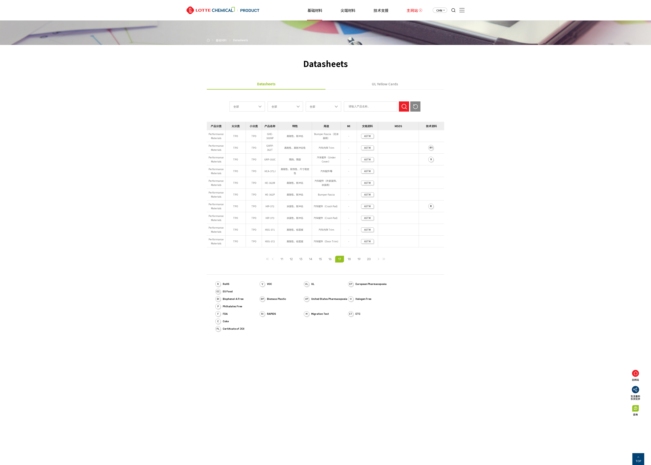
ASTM (367, 136)
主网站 (412, 10)
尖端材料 (348, 10)
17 (339, 259)
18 (349, 259)
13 (300, 259)
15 (320, 259)
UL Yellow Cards (385, 83)
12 (291, 259)
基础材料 (315, 10)
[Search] (453, 10)
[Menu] (462, 10)
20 (369, 259)
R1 (431, 147)
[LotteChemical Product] (222, 10)
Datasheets (266, 83)
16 (330, 259)
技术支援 (381, 10)
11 (281, 259)
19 (359, 259)
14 (310, 259)
